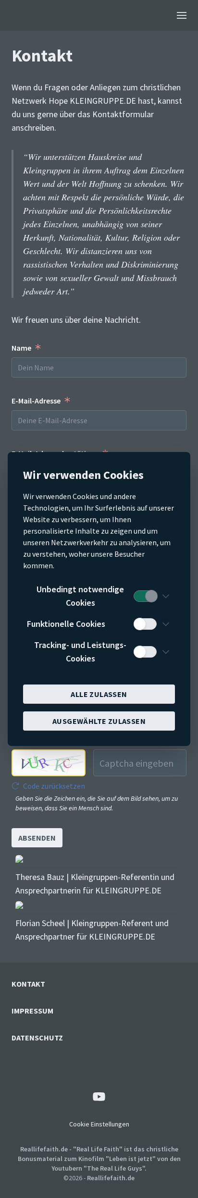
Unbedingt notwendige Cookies (80, 596)
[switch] (145, 596)
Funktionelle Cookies (66, 623)
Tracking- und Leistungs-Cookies (80, 651)
